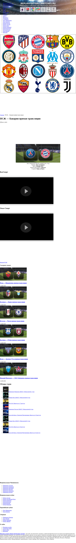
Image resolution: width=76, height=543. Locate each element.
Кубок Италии (6, 29)
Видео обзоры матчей (8, 4)
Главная (2, 115)
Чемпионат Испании (8, 488)
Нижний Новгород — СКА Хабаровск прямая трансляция (19, 378)
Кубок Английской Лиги (9, 499)
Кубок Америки (7, 520)
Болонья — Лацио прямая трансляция (12, 302)
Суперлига (5, 19)
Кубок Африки (6, 521)
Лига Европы (6, 21)
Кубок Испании (7, 28)
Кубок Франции (7, 504)
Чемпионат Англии (8, 485)
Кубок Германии (7, 27)
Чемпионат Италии (8, 489)
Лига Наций (6, 31)
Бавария (2, 262)
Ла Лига (5, 13)
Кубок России (6, 23)
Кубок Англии (6, 24)
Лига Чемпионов (7, 20)
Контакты (5, 531)
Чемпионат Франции (8, 491)
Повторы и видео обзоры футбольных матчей (12, 533)
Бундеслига (6, 12)
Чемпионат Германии (8, 487)
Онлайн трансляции (8, 5)
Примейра (5, 17)
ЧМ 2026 (5, 32)
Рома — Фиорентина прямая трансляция (13, 283)
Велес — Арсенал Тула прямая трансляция (14, 359)
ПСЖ (5, 262)
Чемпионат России (8, 492)
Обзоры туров (6, 7)
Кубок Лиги (6, 25)
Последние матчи (7, 3)
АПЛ (4, 11)
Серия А (5, 15)
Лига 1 (4, 16)
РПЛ (4, 8)
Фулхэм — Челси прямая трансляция (12, 321)
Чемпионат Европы (8, 517)
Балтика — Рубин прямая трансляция (12, 340)
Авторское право (7, 528)
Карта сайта (6, 530)
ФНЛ (4, 9)
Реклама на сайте (7, 527)
